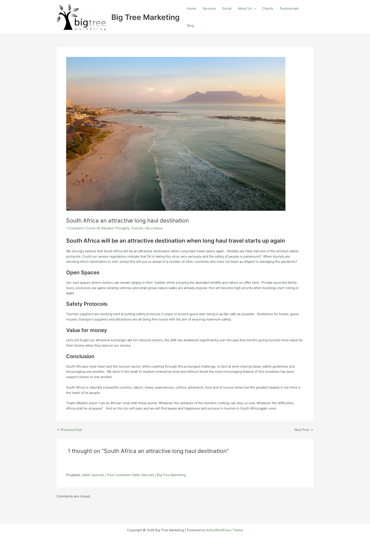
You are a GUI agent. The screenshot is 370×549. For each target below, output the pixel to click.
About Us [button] (245, 8)
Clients (267, 8)
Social (226, 8)
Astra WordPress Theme (224, 530)
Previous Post (69, 429)
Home (191, 8)
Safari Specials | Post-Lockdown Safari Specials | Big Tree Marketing (134, 475)
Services (209, 8)
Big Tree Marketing (145, 17)
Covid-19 (93, 228)
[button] (254, 8)
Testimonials (289, 8)
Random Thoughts (115, 228)
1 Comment (74, 228)
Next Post (303, 429)
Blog (190, 26)
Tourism (137, 228)
